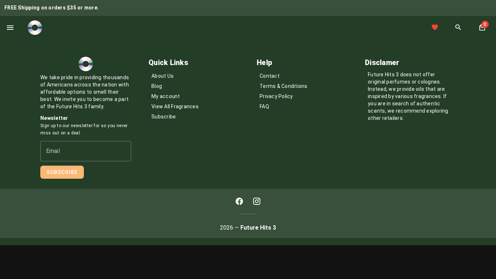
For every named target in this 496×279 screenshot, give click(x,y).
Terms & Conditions (284, 86)
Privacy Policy (276, 96)
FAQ (264, 106)
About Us (162, 76)
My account (165, 96)
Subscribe (163, 117)
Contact (270, 76)
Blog (156, 86)
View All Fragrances (175, 106)
